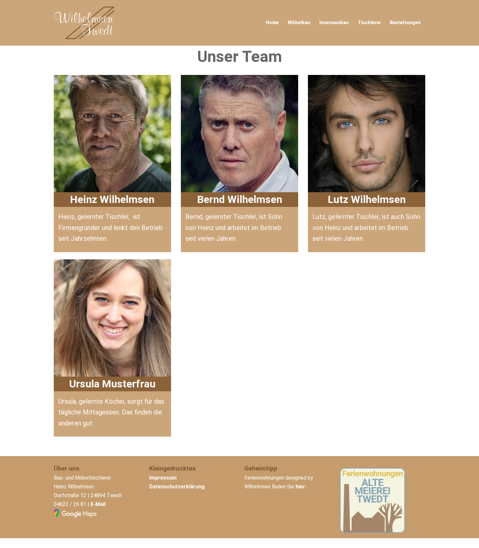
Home (272, 22)
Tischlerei (369, 22)
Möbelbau (299, 22)
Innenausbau (334, 22)
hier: (301, 486)
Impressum (163, 478)
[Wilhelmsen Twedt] (84, 22)
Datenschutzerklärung (177, 486)
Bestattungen (405, 22)
